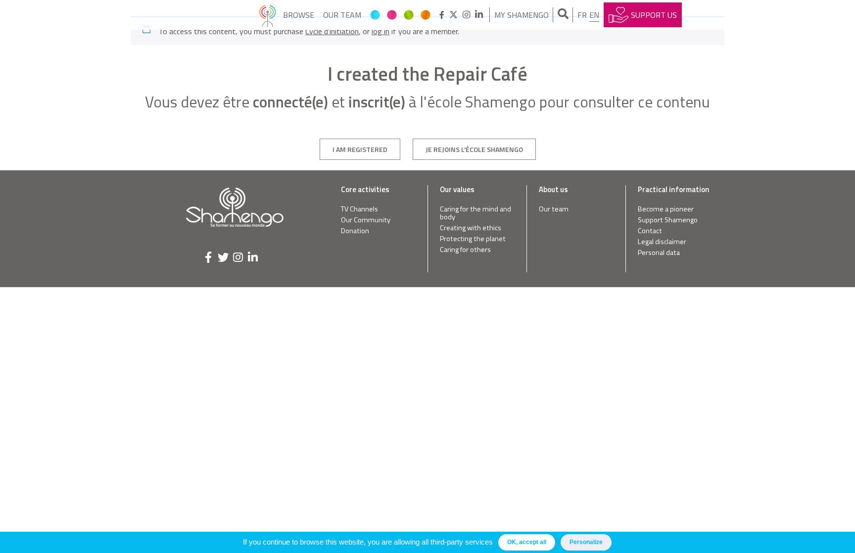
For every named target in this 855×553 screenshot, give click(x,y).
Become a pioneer (666, 209)
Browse (298, 15)
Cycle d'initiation (332, 31)
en (594, 15)
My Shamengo (521, 15)
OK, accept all (526, 542)
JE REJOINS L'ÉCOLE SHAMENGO (474, 149)
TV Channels (359, 209)
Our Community (365, 220)
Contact (650, 231)
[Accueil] (267, 15)
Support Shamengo (668, 220)
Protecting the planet (473, 239)
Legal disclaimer (662, 242)
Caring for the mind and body (475, 213)
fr (582, 15)
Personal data (659, 253)
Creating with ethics (470, 228)
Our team (342, 15)
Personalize (586, 542)
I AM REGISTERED (359, 149)
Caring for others (465, 250)
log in (380, 31)
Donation (355, 231)
